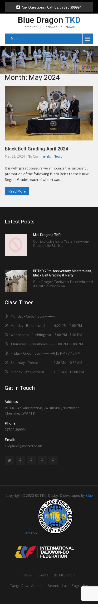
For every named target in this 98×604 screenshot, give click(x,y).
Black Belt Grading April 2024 (36, 149)
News (58, 156)
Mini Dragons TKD (47, 235)
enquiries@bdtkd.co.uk (23, 443)
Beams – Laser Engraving (68, 585)
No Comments (39, 156)
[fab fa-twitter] (9, 460)
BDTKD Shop (64, 575)
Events (42, 575)
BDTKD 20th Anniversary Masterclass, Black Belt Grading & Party (62, 273)
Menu (15, 38)
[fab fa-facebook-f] (20, 460)
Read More (17, 191)
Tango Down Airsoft (26, 585)
